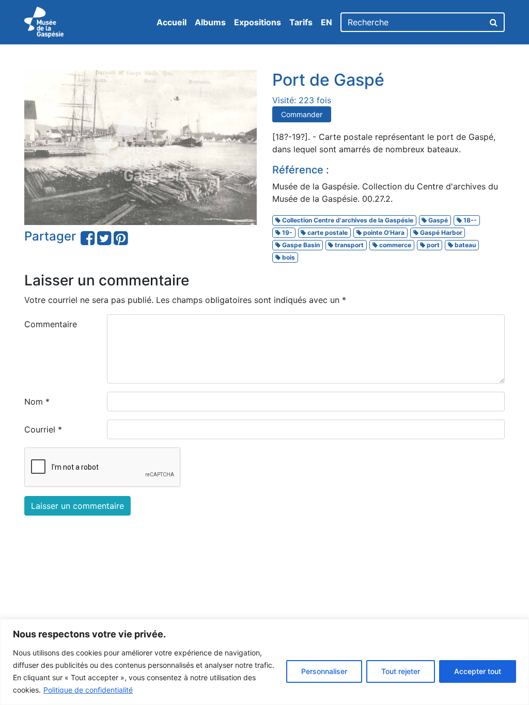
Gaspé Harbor (440, 232)
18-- (469, 220)
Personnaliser (324, 671)
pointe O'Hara (383, 232)
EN (326, 22)
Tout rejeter (400, 671)
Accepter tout (477, 671)
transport (348, 245)
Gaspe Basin (300, 245)
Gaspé (437, 220)
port (432, 245)
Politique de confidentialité (88, 689)
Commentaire (50, 324)
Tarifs (301, 22)
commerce (394, 245)
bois (288, 257)
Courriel (43, 429)
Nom (37, 401)
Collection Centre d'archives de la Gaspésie (347, 220)
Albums (210, 22)
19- (286, 232)
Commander (301, 114)
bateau (464, 245)
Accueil (171, 22)
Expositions (257, 22)
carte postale (327, 232)
